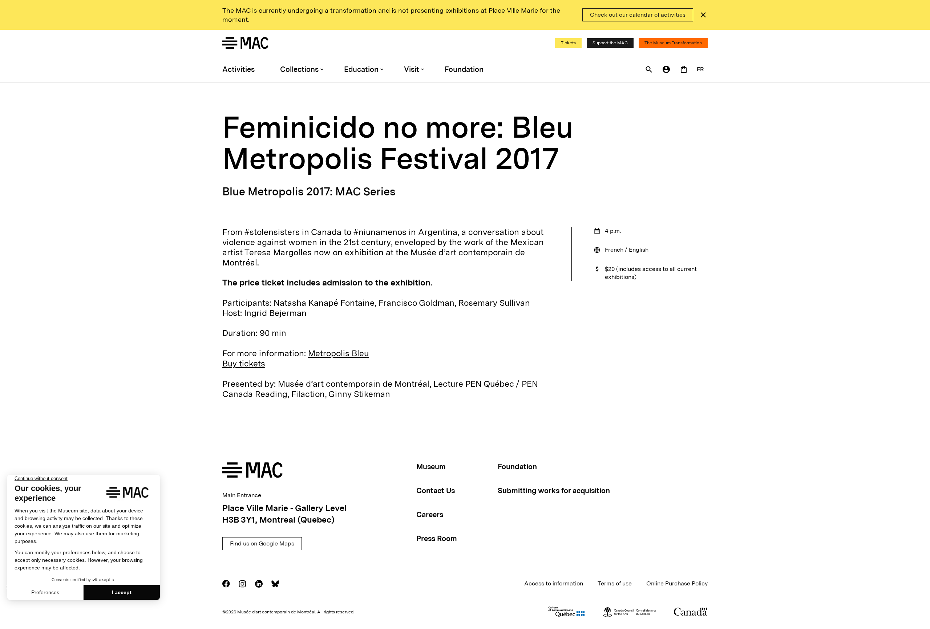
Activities (238, 69)
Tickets (568, 42)
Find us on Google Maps (262, 543)
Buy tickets (243, 363)
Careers (429, 514)
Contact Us (435, 490)
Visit (411, 69)
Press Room (436, 538)
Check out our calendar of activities (638, 14)
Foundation (464, 69)
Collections (299, 69)
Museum (431, 466)
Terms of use (615, 583)
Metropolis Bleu (338, 353)
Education (361, 69)
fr (700, 69)
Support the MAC (610, 42)
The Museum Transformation (673, 42)
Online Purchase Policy (677, 583)
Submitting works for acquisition (554, 490)
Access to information (553, 583)
